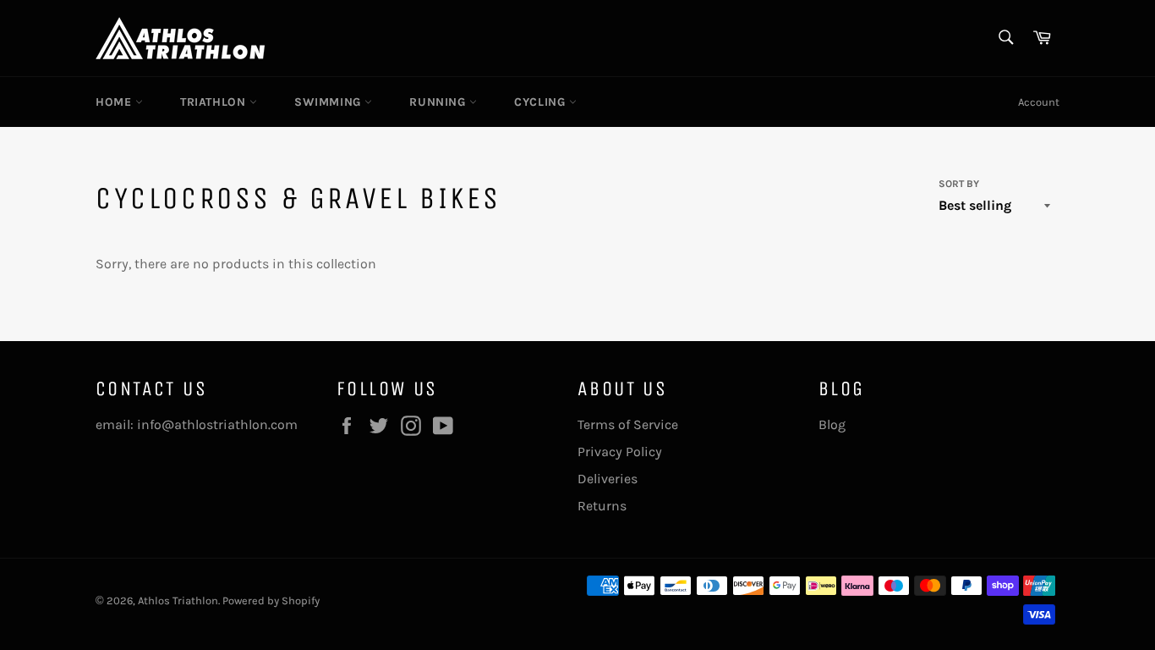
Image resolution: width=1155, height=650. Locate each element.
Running (439, 102)
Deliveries (608, 479)
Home (115, 102)
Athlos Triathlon (178, 600)
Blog (832, 424)
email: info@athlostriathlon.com (197, 424)
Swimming (329, 102)
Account (1038, 102)
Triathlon (214, 102)
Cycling (541, 102)
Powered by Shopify (271, 600)
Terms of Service (628, 424)
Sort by (959, 184)
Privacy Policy (620, 451)
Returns (602, 506)
